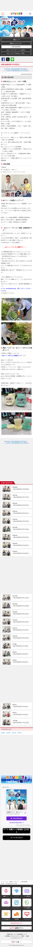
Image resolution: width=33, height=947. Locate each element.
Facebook (3, 59)
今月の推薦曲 (27, 908)
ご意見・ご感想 (24, 936)
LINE (12, 59)
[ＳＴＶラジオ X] (16, 839)
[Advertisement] (16, 5)
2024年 (14, 733)
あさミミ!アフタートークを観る (16, 50)
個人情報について (22, 934)
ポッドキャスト (16, 908)
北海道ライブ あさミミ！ (14, 881)
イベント (16, 896)
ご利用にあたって (11, 934)
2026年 (3, 733)
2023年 (19, 733)
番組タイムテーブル (16, 43)
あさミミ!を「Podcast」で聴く (16, 53)
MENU (3, 13)
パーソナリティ (6, 908)
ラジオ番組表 (27, 896)
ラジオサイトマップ (17, 938)
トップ (2, 881)
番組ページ (6, 896)
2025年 (8, 733)
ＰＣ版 (16, 942)
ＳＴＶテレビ (27, 919)
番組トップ (16, 39)
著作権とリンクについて (12, 936)
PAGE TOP (30, 935)
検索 (30, 13)
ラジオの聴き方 (6, 919)
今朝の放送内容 (15, 46)
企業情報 (16, 919)
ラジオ (6, 881)
